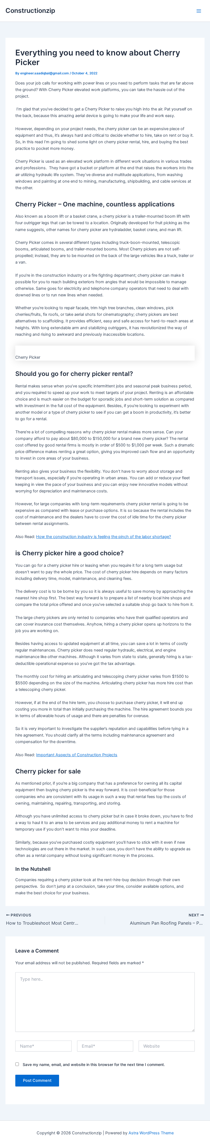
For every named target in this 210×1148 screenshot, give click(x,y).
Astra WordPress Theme (151, 1133)
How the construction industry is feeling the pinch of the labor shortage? (103, 536)
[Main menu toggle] (199, 11)
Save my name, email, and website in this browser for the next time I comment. (94, 1064)
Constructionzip (30, 10)
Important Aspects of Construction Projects (76, 754)
